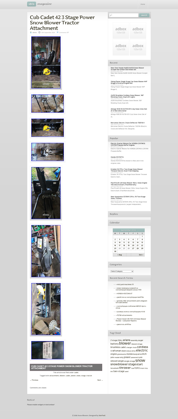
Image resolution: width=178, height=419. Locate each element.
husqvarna (137, 354)
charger (129, 347)
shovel (114, 361)
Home (143, 4)
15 (142, 242)
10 (119, 242)
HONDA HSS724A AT (124, 294)
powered (134, 357)
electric (142, 350)
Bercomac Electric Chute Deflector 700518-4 (127, 123)
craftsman (116, 351)
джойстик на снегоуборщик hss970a (130, 297)
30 (115, 251)
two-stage (118, 371)
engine (114, 354)
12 (128, 242)
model (117, 357)
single (121, 361)
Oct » (141, 255)
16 (115, 245)
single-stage (129, 361)
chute (135, 347)
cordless (142, 347)
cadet (76, 372)
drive (134, 351)
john (112, 357)
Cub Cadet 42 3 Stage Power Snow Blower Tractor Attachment (62, 22)
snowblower (119, 364)
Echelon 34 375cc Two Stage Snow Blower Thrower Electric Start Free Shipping (127, 170)
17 (119, 245)
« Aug (120, 255)
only (121, 357)
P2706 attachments (124, 315)
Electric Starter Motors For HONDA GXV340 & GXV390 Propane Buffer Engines (128, 144)
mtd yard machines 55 (125, 284)
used (126, 371)
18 (124, 245)
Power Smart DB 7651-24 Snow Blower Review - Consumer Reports (131, 320)
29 (142, 248)
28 (138, 248)
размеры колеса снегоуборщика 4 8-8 (131, 312)
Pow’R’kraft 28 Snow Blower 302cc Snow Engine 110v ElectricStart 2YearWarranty (129, 183)
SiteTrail (102, 415)
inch (144, 354)
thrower (125, 368)
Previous (34, 380)
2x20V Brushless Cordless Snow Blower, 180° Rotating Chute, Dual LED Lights (127, 96)
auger (140, 340)
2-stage (114, 340)
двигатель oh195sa (124, 324)
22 (142, 245)
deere (124, 351)
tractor (89, 376)
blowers (134, 344)
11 (124, 242)
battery (115, 344)
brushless (115, 347)
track (142, 368)
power (73, 376)
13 (133, 242)
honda (129, 354)
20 (133, 245)
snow (78, 376)
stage (83, 376)
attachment (54, 376)
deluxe (129, 351)
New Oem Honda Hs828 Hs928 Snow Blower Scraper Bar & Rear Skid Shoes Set (127, 69)
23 (115, 248)
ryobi (140, 357)
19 (129, 245)
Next (100, 380)
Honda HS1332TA (117, 157)
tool (132, 368)
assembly (134, 340)
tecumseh (115, 368)
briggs (140, 344)
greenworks (121, 354)
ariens (126, 340)
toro (137, 368)
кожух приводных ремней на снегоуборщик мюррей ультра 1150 (128, 289)
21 (137, 245)
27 (133, 248)
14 (137, 242)
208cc (120, 340)
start (139, 364)
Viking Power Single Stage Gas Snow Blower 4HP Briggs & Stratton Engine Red (129, 82)
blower (62, 376)
